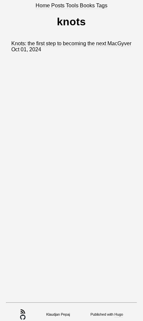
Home (43, 5)
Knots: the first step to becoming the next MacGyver (71, 43)
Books (88, 5)
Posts (58, 5)
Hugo (118, 314)
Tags (101, 5)
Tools (73, 5)
